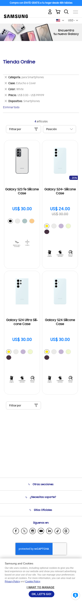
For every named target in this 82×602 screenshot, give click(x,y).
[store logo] (16, 10)
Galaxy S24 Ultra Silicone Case (22, 322)
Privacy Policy (12, 581)
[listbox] (22, 221)
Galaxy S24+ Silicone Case (60, 191)
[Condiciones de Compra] (41, 3)
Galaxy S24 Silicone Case (60, 322)
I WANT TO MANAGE (40, 587)
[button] (63, 20)
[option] (10, 221)
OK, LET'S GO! (41, 594)
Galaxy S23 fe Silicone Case (22, 191)
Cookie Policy (32, 581)
